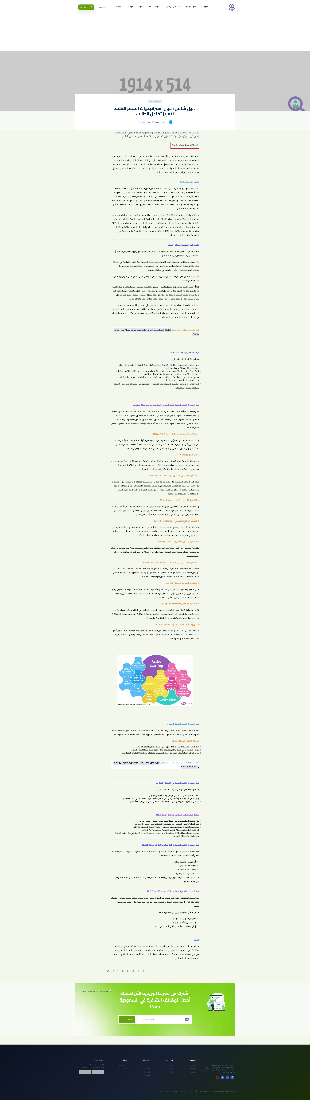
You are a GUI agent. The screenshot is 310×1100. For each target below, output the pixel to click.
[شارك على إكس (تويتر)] (138, 971)
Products (193, 1072)
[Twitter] (222, 1077)
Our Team (192, 1068)
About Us (193, 1065)
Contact (193, 1075)
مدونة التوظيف (190, 7)
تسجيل (100, 7)
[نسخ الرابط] (108, 971)
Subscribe (128, 1019)
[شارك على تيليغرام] (113, 971)
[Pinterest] (218, 1077)
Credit (171, 1068)
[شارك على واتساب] (123, 971)
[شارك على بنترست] (133, 971)
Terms (125, 1068)
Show (194, 145)
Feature (170, 1065)
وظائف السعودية (134, 7)
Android (147, 1068)
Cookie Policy (122, 1065)
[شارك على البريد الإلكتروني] (118, 971)
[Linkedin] (227, 1077)
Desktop (147, 1075)
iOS (149, 1065)
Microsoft (146, 1072)
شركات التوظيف (153, 7)
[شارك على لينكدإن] (128, 971)
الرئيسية (118, 7)
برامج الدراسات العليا (155, 101)
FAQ (171, 1072)
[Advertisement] (155, 29)
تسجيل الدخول (85, 7)
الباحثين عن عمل (172, 7)
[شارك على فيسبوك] (143, 971)
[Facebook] (232, 1077)
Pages (205, 7)
